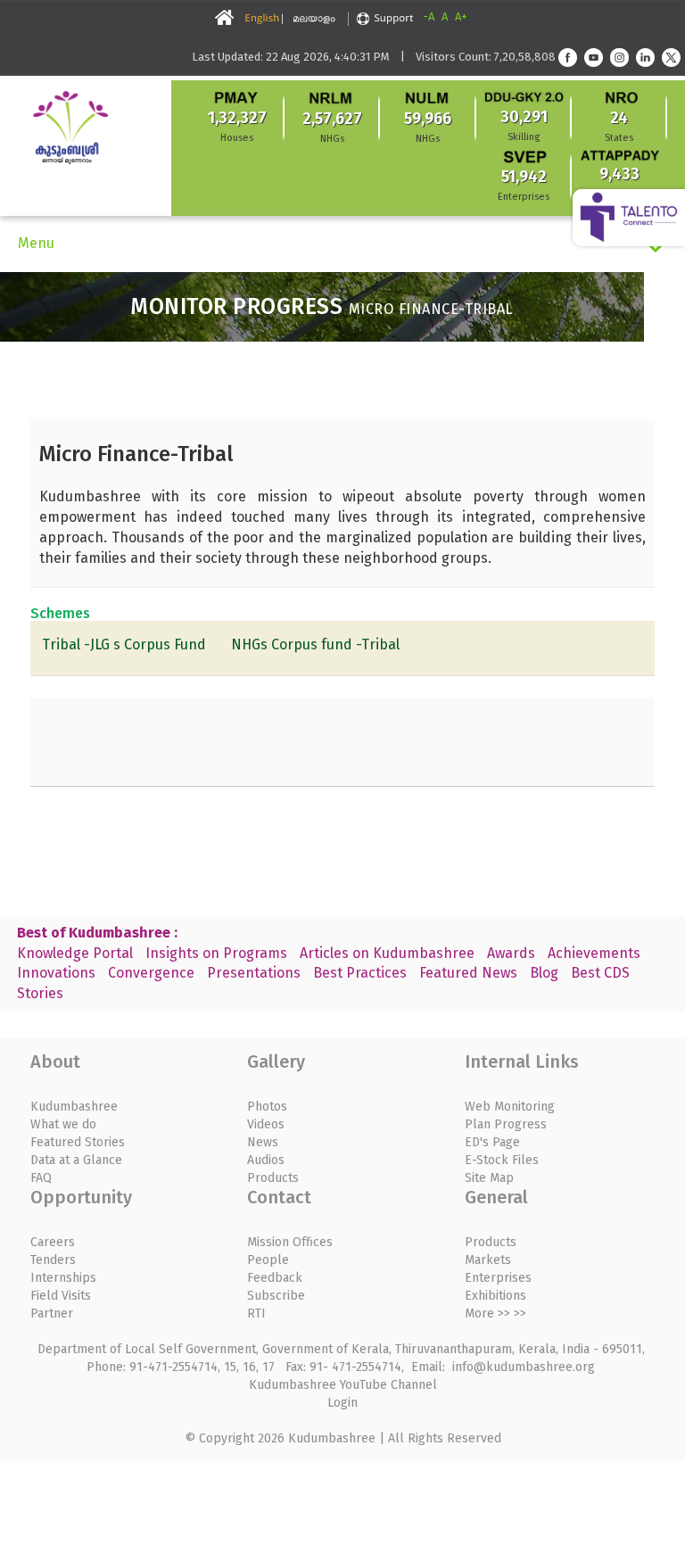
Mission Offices (290, 1242)
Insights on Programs (216, 953)
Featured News (468, 972)
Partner (51, 1313)
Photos (267, 1106)
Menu (36, 243)
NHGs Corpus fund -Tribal (315, 644)
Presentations (254, 972)
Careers (52, 1242)
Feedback (274, 1277)
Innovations (56, 972)
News (262, 1142)
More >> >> (495, 1313)
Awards (511, 953)
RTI (256, 1313)
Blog (544, 972)
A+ (461, 16)
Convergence (151, 972)
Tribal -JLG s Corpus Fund (124, 644)
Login (342, 1402)
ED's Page (492, 1142)
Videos (266, 1124)
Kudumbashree (74, 1106)
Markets (488, 1260)
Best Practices (360, 972)
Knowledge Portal (75, 953)
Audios (266, 1160)
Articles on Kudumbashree (387, 953)
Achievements (594, 953)
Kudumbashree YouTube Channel (343, 1384)
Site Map (489, 1177)
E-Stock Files (502, 1160)
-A (428, 16)
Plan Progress (506, 1124)
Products (273, 1177)
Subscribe (276, 1295)
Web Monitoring (510, 1106)
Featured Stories (77, 1142)
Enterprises (498, 1277)
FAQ (41, 1177)
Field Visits (60, 1295)
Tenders (53, 1260)
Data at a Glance (76, 1160)
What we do (63, 1124)
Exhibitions (495, 1295)
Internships (63, 1277)
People (268, 1260)
